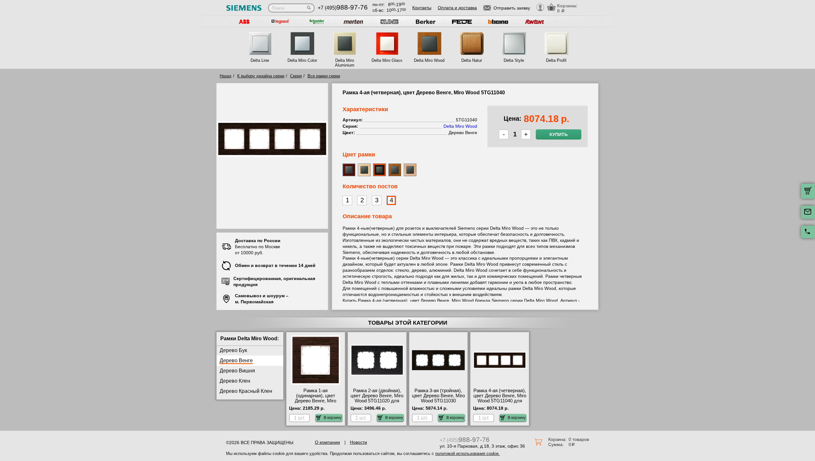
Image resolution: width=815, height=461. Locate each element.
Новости (358, 442)
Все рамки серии (324, 76)
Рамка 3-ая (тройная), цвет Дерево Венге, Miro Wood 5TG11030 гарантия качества (438, 398)
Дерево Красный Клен (246, 391)
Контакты (421, 7)
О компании (327, 442)
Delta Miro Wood (429, 60)
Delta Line (260, 60)
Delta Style (514, 60)
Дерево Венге (236, 360)
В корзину (333, 417)
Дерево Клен (235, 381)
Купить (558, 134)
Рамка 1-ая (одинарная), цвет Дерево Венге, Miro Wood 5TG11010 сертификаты (315, 401)
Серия (296, 76)
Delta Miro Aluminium (344, 63)
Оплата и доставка (457, 7)
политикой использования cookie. (467, 453)
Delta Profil (556, 60)
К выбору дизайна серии (260, 76)
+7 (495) (343, 8)
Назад (225, 76)
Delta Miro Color (302, 60)
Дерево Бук (233, 350)
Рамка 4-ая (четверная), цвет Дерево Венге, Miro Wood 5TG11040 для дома (499, 398)
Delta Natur (471, 60)
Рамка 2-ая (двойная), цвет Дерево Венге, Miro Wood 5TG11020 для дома (377, 398)
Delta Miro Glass (387, 60)
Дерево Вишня (237, 370)
